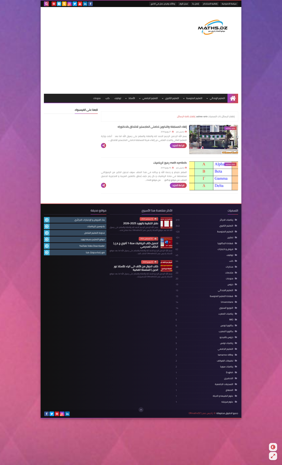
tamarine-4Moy (225, 355)
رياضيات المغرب (225, 314)
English (229, 372)
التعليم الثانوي (172, 98)
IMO (231, 319)
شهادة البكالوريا (225, 243)
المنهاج (229, 390)
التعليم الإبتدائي (217, 98)
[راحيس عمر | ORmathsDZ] (214, 26)
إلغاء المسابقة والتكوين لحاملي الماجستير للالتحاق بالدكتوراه (152, 126)
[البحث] (46, 3)
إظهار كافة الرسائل (186, 116)
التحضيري (228, 378)
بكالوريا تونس (226, 325)
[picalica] (72, 414)
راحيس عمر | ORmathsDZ (201, 413)
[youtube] (80, 3)
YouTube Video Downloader (92, 246)
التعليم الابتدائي (225, 290)
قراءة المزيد (178, 145)
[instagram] (69, 3)
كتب (107, 98)
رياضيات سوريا (226, 366)
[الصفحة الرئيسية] (232, 98)
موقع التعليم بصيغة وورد (93, 239)
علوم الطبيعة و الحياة (223, 396)
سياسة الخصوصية (229, 4)
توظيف (117, 98)
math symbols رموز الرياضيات (170, 162)
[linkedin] (85, 3)
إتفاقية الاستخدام (210, 4)
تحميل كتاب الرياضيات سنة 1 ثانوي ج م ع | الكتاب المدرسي (135, 245)
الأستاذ (131, 98)
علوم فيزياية (227, 402)
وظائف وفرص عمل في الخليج (163, 4)
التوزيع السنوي (226, 308)
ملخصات (229, 272)
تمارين (230, 237)
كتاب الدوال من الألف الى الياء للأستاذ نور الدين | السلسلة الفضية (136, 268)
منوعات (97, 98)
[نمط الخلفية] (273, 456)
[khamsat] (64, 3)
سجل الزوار (183, 4)
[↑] (141, 409)
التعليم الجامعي (150, 98)
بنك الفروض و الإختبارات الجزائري (89, 220)
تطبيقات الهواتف (225, 361)
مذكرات (229, 267)
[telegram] (59, 3)
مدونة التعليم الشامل (94, 233)
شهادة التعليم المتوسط (221, 296)
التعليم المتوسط (194, 98)
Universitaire (227, 302)
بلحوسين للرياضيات (96, 226)
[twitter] (74, 3)
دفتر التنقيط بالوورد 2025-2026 (140, 223)
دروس (230, 284)
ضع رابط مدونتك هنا (95, 252)
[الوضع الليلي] (273, 447)
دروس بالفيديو (226, 337)
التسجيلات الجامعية (224, 384)
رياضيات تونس (226, 343)
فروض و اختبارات (225, 249)
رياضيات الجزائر (226, 220)
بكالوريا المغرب (226, 331)
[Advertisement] (141, 69)
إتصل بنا (195, 4)
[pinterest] (54, 3)
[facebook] (90, 3)
